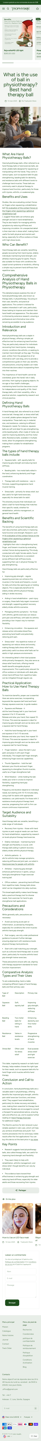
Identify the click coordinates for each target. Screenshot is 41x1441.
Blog (24, 1367)
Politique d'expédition (28, 1354)
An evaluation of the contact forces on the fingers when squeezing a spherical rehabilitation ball (20, 211)
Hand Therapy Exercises (21, 1118)
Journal (5, 1340)
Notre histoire (7, 1335)
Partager (22, 1190)
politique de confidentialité (29, 1339)
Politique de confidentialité (14, 1262)
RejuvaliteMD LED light (13, 50)
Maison (5, 1327)
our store (34, 1139)
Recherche (27, 1330)
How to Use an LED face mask (15, 1237)
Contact (5, 1344)
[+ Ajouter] (30, 44)
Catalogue (6, 1331)
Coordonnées (28, 1334)
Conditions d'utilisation (27, 1361)
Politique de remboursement (29, 1347)
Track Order (7, 1348)
